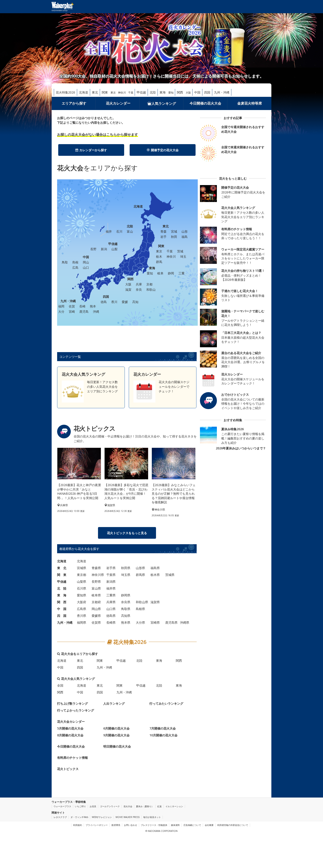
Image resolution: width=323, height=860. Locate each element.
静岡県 (125, 595)
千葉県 (111, 575)
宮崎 (72, 311)
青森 (163, 231)
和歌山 (151, 289)
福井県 (111, 588)
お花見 (93, 806)
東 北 (61, 568)
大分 (61, 311)
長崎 (82, 306)
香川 (114, 302)
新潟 (104, 249)
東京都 (81, 575)
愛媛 (125, 302)
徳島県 (111, 616)
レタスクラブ (60, 817)
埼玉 (183, 256)
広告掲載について (192, 825)
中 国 (61, 609)
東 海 (61, 595)
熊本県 (125, 622)
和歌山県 (142, 602)
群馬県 (140, 575)
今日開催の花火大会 (205, 103)
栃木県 (155, 575)
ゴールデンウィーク (110, 806)
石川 (119, 231)
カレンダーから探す (93, 150)
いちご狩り (80, 806)
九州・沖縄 (221, 92)
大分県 (140, 622)
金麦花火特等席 (249, 103)
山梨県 (81, 581)
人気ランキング (163, 103)
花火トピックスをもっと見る (127, 533)
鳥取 (65, 262)
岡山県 (96, 609)
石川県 (81, 588)
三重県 (111, 595)
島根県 (140, 609)
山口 (86, 267)
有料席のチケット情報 (72, 757)
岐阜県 (96, 595)
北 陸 (61, 588)
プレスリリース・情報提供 (154, 825)
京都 (149, 284)
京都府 (96, 602)
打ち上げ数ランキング (72, 703)
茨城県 (169, 575)
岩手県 (111, 568)
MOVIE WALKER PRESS (128, 817)
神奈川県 (98, 575)
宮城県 (81, 568)
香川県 (81, 616)
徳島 (104, 302)
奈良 (139, 289)
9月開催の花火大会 (116, 735)
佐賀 (72, 306)
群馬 (159, 262)
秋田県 (125, 568)
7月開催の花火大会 (162, 728)
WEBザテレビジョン (102, 817)
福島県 (155, 568)
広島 (75, 267)
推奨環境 (115, 825)
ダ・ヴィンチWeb (79, 817)
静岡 (171, 273)
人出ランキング (114, 703)
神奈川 (122, 92)
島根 (75, 262)
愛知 (171, 92)
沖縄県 (184, 622)
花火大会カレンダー (71, 721)
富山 (130, 231)
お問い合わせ (130, 825)
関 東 (61, 575)
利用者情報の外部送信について (232, 825)
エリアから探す (74, 103)
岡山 (86, 262)
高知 (135, 302)
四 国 (61, 616)
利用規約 (77, 825)
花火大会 (127, 806)
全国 (60, 685)
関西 (180, 92)
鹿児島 (84, 311)
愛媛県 (96, 616)
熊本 (93, 306)
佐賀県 (96, 622)
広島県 (81, 609)
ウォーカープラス (62, 806)
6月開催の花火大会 (116, 728)
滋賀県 (155, 602)
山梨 (114, 249)
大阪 (188, 92)
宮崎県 (155, 622)
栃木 (159, 256)
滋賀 (128, 289)
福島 (184, 237)
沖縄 (96, 311)
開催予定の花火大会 (165, 150)
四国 (207, 92)
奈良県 (125, 602)
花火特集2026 (65, 92)
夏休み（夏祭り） (145, 806)
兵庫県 (111, 602)
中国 (197, 92)
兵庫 (139, 284)
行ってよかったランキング (75, 710)
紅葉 (159, 806)
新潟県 (111, 581)
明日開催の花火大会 (117, 746)
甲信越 (141, 92)
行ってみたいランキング (166, 703)
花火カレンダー (118, 103)
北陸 (153, 92)
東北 (95, 92)
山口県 (111, 609)
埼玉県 (125, 575)
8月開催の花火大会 (70, 735)
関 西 (61, 602)
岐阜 (160, 273)
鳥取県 (125, 609)
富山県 (96, 588)
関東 (105, 92)
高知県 (125, 616)
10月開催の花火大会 (163, 735)
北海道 (83, 92)
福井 (109, 231)
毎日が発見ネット (152, 817)
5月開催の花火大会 (70, 728)
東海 (163, 92)
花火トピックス (68, 769)
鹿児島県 (171, 622)
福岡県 (81, 622)
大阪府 (81, 602)
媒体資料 (175, 825)
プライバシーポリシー (97, 825)
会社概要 (209, 825)
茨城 (180, 251)
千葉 (130, 92)
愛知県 (81, 595)
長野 (93, 249)
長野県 (96, 581)
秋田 (174, 237)
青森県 (96, 568)
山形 (184, 231)
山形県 (140, 568)
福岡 (61, 306)
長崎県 (111, 622)
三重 (181, 273)
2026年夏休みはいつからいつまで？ (241, 448)
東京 (113, 92)
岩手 (163, 237)
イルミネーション (174, 806)
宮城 (174, 231)
